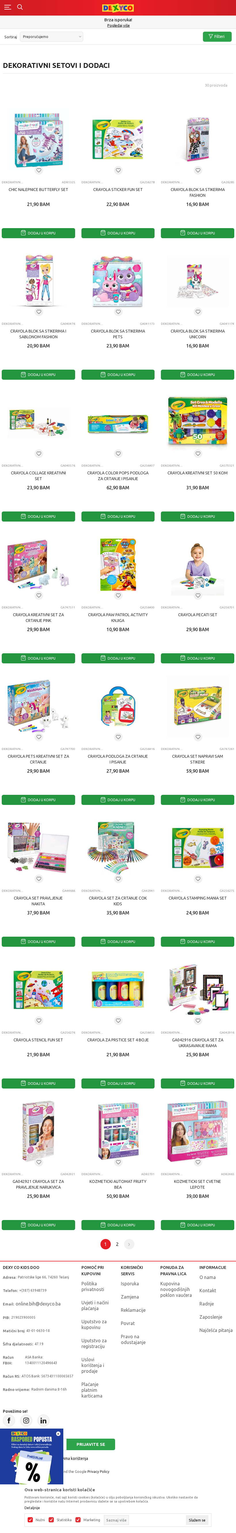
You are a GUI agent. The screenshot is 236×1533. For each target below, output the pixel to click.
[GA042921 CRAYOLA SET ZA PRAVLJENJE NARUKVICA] (38, 1131)
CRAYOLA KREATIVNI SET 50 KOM (198, 473)
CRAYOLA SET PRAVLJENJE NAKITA (38, 901)
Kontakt (207, 1290)
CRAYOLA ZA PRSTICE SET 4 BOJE (118, 1040)
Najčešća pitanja (216, 1330)
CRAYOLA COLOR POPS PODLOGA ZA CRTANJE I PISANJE (118, 476)
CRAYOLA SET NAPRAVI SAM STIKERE (197, 759)
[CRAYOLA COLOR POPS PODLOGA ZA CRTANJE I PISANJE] (118, 423)
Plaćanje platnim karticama (91, 1390)
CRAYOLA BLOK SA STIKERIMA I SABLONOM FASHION (38, 334)
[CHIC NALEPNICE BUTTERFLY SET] (38, 139)
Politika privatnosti (92, 1286)
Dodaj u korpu (41, 233)
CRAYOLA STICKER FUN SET (118, 189)
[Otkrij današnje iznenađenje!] (31, 1459)
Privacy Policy (98, 1471)
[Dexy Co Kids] (118, 7)
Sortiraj (10, 37)
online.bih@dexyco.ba (38, 1303)
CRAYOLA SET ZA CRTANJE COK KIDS (118, 901)
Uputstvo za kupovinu (94, 1324)
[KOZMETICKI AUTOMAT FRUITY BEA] (118, 1131)
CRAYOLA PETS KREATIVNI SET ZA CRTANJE (38, 759)
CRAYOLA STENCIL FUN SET (38, 1040)
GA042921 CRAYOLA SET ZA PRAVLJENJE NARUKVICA (38, 1184)
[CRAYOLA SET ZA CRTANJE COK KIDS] (118, 848)
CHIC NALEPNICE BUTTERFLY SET (38, 189)
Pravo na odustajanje (133, 1339)
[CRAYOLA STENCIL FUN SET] (38, 990)
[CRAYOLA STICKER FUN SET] (118, 139)
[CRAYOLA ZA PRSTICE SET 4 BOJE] (118, 990)
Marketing (91, 1520)
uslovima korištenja (71, 1458)
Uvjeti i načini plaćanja (95, 1305)
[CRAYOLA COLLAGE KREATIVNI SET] (38, 423)
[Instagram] (26, 1420)
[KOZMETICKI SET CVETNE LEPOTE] (198, 1131)
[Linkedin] (43, 1420)
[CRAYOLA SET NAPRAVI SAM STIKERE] (198, 706)
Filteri (219, 36)
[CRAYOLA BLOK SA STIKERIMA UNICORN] (198, 281)
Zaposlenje (210, 1317)
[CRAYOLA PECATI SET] (198, 564)
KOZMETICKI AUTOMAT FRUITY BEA (118, 1184)
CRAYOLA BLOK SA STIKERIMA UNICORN (198, 334)
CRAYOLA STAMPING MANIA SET (198, 898)
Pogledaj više (118, 25)
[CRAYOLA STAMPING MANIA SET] (198, 848)
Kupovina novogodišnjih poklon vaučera (176, 1289)
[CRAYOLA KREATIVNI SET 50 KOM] (198, 423)
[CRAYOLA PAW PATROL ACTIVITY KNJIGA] (118, 564)
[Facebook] (9, 1420)
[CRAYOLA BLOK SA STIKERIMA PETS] (118, 281)
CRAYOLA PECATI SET (197, 614)
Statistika (64, 1520)
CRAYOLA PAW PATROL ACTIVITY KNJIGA (118, 617)
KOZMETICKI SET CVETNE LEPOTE (197, 1184)
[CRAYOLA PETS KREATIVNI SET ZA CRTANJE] (38, 706)
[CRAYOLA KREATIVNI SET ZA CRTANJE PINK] (38, 564)
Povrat (128, 1323)
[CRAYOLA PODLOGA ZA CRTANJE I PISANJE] (118, 706)
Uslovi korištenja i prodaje (92, 1365)
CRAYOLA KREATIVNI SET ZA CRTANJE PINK (38, 617)
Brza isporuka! (118, 19)
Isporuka (130, 1283)
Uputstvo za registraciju (94, 1343)
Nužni (40, 1520)
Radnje (206, 1303)
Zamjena (130, 1296)
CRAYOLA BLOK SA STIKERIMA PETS (118, 334)
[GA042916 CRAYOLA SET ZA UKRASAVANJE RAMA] (198, 990)
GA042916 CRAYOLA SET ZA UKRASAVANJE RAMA (197, 1043)
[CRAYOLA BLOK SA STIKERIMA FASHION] (198, 139)
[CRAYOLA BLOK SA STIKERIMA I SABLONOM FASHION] (38, 281)
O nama (207, 1277)
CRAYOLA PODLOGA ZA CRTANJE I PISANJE (118, 759)
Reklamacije (133, 1310)
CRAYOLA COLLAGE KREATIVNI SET (38, 476)
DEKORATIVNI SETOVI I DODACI (12, 182)
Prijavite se (91, 1444)
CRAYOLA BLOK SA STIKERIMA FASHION (198, 192)
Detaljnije (32, 1508)
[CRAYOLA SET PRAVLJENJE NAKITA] (38, 848)
